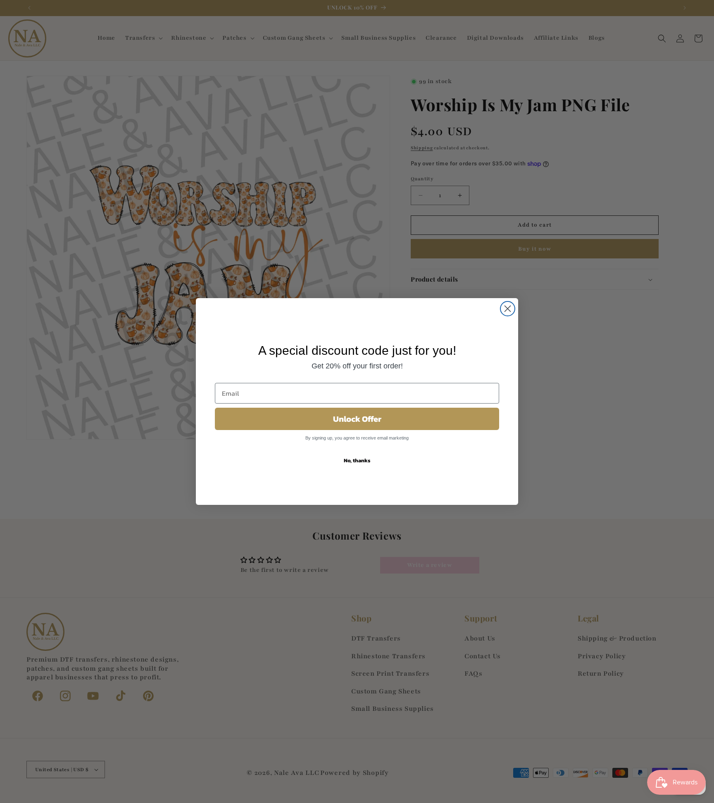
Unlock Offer (357, 419)
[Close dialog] (507, 308)
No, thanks (357, 460)
